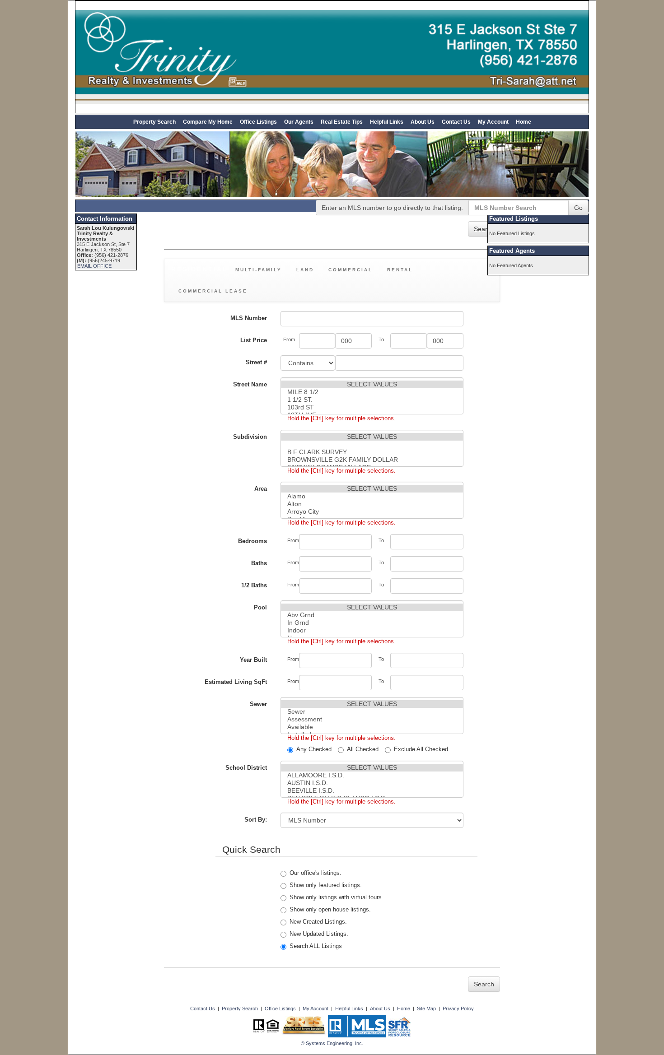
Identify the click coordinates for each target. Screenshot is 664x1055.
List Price (253, 340)
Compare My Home (208, 122)
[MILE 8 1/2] (372, 392)
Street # (256, 362)
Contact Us (456, 122)
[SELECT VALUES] (372, 384)
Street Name (250, 384)
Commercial (350, 269)
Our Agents (298, 122)
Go (578, 207)
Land (305, 269)
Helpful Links (386, 122)
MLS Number (248, 318)
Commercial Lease (213, 290)
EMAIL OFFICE (94, 266)
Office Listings (258, 122)
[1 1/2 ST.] (372, 400)
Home (523, 122)
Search (484, 228)
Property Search (154, 122)
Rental (400, 269)
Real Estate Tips (342, 122)
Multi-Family (258, 269)
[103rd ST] (372, 407)
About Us (423, 122)
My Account (493, 122)
